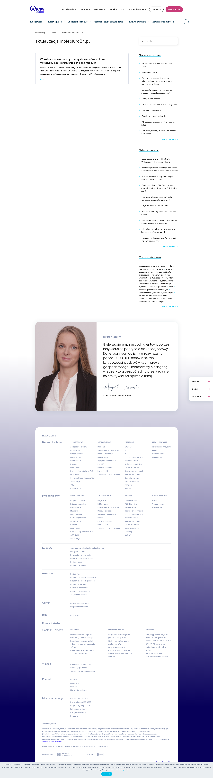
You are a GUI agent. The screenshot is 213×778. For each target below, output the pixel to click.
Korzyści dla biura (77, 551)
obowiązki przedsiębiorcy (73, 731)
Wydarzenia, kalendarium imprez (83, 671)
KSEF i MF (128, 447)
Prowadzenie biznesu (163, 22)
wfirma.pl (143, 278)
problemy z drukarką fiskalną (139, 731)
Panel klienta (75, 488)
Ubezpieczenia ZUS (78, 22)
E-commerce (130, 507)
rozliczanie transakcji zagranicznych (92, 739)
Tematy (53, 33)
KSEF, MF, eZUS (131, 500)
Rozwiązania (68, 9)
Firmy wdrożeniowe (78, 690)
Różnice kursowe (105, 468)
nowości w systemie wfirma (151, 269)
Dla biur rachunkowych (79, 603)
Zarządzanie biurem (78, 447)
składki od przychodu (50, 737)
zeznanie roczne (73, 739)
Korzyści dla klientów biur (80, 555)
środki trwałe (47, 729)
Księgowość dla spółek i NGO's (75, 746)
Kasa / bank (75, 468)
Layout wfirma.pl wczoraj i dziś (154, 205)
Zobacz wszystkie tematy (52, 741)
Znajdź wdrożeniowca (79, 595)
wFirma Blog (40, 33)
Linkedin (73, 687)
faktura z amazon (128, 734)
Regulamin (74, 716)
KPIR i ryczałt (75, 450)
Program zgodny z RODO (80, 705)
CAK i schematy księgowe (108, 450)
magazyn (164, 729)
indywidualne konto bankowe (115, 729)
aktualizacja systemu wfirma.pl (152, 266)
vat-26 (144, 737)
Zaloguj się (156, 9)
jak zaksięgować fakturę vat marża (109, 734)
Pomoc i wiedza (136, 9)
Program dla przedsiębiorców (82, 581)
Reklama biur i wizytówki (161, 447)
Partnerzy (98, 9)
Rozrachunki (103, 471)
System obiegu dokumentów (82, 478)
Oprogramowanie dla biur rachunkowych (87, 548)
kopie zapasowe (132, 729)
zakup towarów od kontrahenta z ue (82, 734)
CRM (72, 485)
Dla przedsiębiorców (79, 607)
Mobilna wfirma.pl (149, 72)
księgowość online (165, 272)
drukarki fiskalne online (133, 737)
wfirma (172, 266)
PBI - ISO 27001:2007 (79, 699)
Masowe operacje (105, 454)
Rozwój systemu (137, 22)
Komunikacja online (133, 478)
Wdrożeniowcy (158, 454)
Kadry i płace (55, 22)
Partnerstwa (75, 574)
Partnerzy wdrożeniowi (79, 588)
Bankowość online (132, 474)
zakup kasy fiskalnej (113, 739)
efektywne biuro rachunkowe (81, 729)
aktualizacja (144, 275)
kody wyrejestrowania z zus (52, 731)
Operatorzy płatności (134, 471)
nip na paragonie (98, 729)
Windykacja (75, 481)
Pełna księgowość (78, 518)
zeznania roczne (153, 737)
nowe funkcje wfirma (161, 275)
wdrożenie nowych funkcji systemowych (156, 292)
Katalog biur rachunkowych (81, 558)
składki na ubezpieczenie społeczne (114, 731)
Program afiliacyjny (78, 584)
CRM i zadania (76, 514)
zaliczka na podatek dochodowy (71, 737)
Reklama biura (76, 562)
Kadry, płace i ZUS (77, 457)
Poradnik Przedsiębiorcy (80, 664)
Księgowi (84, 9)
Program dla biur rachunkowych (83, 577)
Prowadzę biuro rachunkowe (108, 22)
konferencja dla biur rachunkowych (153, 289)
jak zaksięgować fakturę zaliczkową (55, 734)
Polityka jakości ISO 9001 (80, 702)
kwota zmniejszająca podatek (146, 734)
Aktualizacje (157, 457)
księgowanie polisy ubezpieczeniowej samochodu (140, 739)
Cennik (112, 9)
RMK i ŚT (101, 464)
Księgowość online (78, 504)
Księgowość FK (76, 454)
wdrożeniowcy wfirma (148, 283)
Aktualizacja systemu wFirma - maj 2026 (159, 104)
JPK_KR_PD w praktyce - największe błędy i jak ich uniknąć (156, 647)
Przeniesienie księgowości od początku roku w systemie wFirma (82, 644)
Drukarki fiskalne (131, 461)
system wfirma (167, 280)
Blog (123, 9)
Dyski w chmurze (132, 481)
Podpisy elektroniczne (134, 457)
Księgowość (36, 22)
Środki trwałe (75, 461)
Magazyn (74, 511)
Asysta (154, 450)
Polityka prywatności (150, 98)
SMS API (128, 488)
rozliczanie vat (106, 737)
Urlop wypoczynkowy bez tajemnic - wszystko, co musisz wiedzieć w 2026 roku (158, 638)
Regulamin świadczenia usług (154, 116)
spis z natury (164, 739)
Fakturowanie (103, 457)
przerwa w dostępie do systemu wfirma (156, 298)
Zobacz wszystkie (170, 139)
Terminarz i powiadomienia (109, 474)
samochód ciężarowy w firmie (150, 729)
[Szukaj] (186, 21)
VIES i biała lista (131, 504)
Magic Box (102, 447)
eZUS (127, 450)
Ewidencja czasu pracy (151, 110)
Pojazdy (73, 464)
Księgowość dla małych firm (52, 746)
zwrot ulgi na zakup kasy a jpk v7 (54, 739)
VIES (126, 454)
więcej (42, 79)
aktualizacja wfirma (158, 286)
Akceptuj (107, 774)
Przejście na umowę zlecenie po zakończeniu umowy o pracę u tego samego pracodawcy (156, 81)
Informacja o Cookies (79, 709)
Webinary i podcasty (78, 668)
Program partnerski (78, 565)
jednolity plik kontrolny (92, 737)
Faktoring (128, 485)
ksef (171, 286)
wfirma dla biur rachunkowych (151, 301)
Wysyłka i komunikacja (107, 461)
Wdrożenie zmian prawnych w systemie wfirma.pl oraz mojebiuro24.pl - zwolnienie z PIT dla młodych (73, 61)
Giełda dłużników (132, 468)
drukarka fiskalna (118, 737)
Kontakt (73, 680)
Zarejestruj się (174, 9)
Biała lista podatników (134, 464)
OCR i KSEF (74, 474)
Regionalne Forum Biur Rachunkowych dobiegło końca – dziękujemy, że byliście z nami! (159, 188)
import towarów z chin (91, 731)
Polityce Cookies (125, 770)
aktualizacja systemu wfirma (162, 278)
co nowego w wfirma (148, 280)
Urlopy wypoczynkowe (61, 729)
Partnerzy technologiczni (80, 591)
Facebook (74, 683)
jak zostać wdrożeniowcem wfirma (154, 295)
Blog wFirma (75, 615)
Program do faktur (77, 500)
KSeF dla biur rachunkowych (97, 746)
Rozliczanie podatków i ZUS (81, 471)
